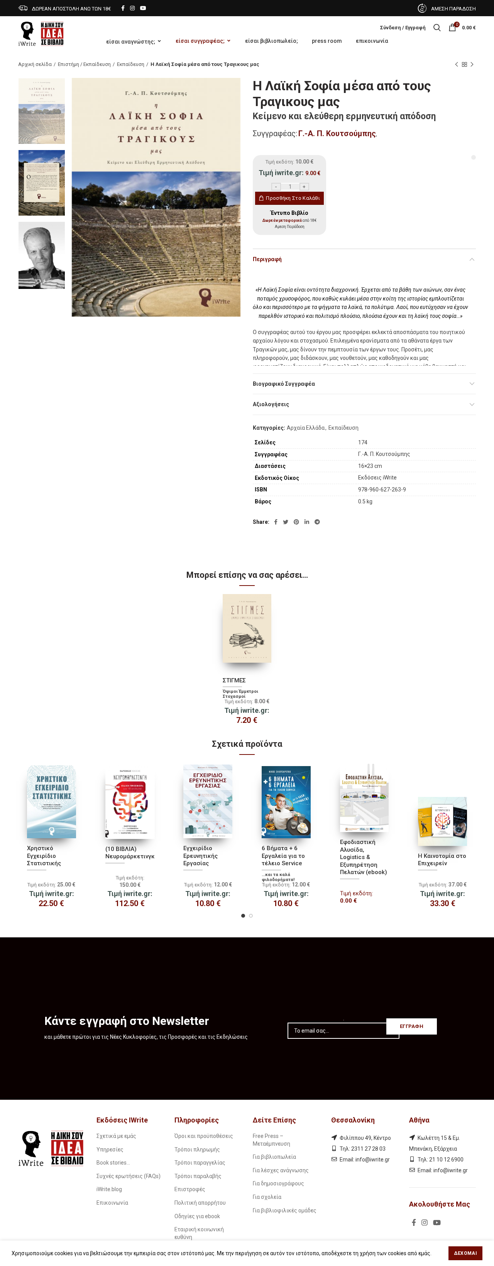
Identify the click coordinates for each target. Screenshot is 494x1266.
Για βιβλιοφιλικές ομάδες (284, 1210)
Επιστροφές (189, 1189)
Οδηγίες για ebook (197, 1216)
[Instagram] (132, 8)
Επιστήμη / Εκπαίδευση (84, 64)
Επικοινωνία (112, 1203)
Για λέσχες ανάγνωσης (281, 1170)
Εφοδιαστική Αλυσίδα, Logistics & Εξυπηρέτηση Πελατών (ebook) (363, 857)
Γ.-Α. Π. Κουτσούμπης (337, 133)
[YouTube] (143, 8)
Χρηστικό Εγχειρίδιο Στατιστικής (44, 856)
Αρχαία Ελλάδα (306, 428)
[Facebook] (122, 8)
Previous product (456, 64)
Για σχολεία (267, 1197)
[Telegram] (317, 522)
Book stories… (113, 1163)
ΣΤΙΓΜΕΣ (234, 680)
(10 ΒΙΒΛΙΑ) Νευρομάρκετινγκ (130, 853)
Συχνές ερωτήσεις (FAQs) (128, 1176)
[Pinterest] (296, 522)
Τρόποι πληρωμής (197, 1149)
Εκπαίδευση (130, 64)
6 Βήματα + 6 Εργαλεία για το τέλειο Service (283, 856)
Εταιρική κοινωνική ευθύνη (199, 1233)
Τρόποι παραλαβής (198, 1176)
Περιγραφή (267, 259)
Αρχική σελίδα (35, 64)
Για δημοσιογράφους (278, 1183)
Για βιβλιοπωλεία (274, 1157)
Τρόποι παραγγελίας (199, 1163)
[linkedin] (307, 522)
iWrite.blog (109, 1189)
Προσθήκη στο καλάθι (293, 198)
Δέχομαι (465, 1253)
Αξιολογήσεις (271, 404)
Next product (472, 64)
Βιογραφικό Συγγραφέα (284, 384)
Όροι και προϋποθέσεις (203, 1136)
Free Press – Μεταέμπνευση (271, 1140)
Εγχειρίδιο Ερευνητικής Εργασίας (200, 856)
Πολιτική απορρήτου (200, 1203)
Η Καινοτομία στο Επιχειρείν (442, 859)
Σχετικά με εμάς (116, 1136)
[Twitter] (285, 522)
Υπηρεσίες (110, 1149)
